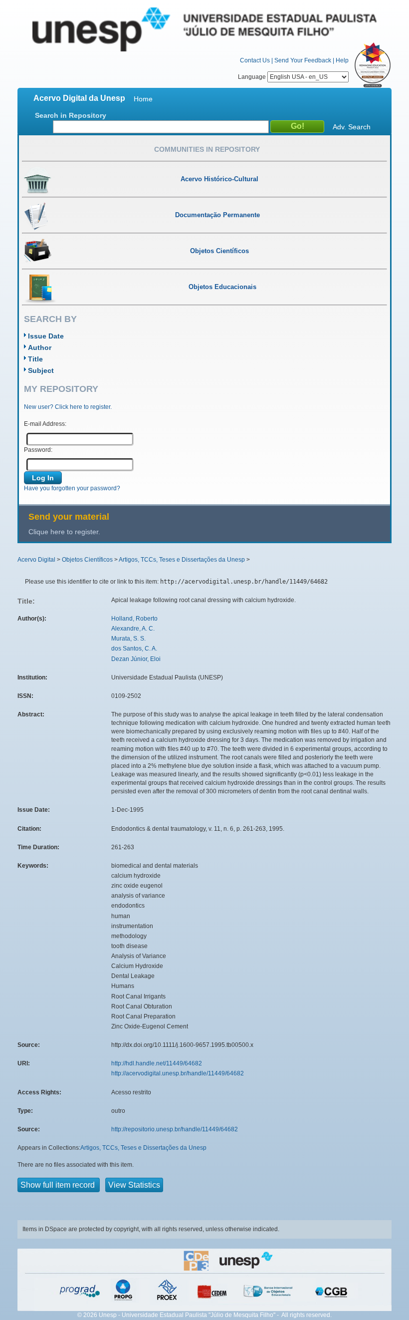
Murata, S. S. (128, 638)
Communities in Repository (207, 149)
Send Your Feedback (302, 60)
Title (35, 359)
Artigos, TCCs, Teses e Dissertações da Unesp (182, 559)
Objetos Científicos (87, 559)
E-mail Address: (45, 423)
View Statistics (134, 1185)
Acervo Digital (36, 559)
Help (342, 60)
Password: (38, 449)
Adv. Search (352, 127)
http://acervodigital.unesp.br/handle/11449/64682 (177, 1073)
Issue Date (46, 336)
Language (252, 76)
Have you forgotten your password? (72, 488)
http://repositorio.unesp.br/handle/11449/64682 (174, 1129)
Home (143, 99)
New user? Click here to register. (68, 406)
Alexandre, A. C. (133, 628)
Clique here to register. (64, 532)
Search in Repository (70, 115)
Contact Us (255, 60)
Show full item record (58, 1185)
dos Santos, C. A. (134, 648)
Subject (41, 370)
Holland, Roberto (134, 618)
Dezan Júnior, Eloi (136, 659)
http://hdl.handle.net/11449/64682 (156, 1063)
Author (39, 347)
